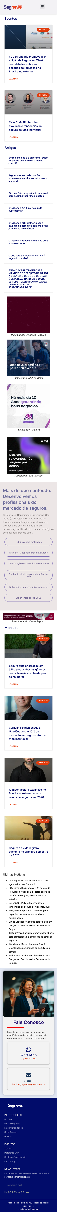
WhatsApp (28, 1055)
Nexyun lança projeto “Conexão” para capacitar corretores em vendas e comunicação (28, 914)
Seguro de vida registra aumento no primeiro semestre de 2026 (28, 851)
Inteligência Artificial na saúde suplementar (25, 209)
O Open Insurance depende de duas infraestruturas (28, 242)
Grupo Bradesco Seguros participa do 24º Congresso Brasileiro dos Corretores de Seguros (30, 925)
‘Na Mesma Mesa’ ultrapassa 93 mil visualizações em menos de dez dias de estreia (29, 948)
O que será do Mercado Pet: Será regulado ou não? (26, 257)
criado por (28, 1209)
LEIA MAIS (13, 79)
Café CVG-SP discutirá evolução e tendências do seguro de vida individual (25, 126)
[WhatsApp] (28, 1049)
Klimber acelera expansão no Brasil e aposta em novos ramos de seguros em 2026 (27, 793)
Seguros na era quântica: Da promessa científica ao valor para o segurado (28, 178)
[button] (42, 6)
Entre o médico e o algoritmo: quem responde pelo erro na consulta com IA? (28, 160)
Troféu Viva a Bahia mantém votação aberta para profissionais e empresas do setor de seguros (31, 937)
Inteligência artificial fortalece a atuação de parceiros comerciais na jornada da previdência (28, 225)
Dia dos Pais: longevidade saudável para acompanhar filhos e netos (28, 194)
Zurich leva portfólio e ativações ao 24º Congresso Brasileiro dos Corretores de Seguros (29, 959)
